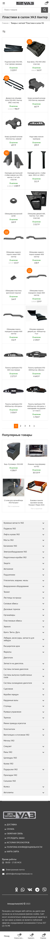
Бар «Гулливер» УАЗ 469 (13, 464)
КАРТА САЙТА (13, 852)
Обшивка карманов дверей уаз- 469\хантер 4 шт (36, 331)
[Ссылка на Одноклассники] (16, 889)
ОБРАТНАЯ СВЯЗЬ (15, 834)
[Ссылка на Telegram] (37, 889)
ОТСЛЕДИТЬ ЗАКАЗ (15, 838)
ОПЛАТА (10, 829)
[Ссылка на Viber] (44, 889)
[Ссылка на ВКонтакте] (30, 889)
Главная (5, 23)
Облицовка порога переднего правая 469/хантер (13, 331)
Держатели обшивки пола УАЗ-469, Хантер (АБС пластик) (13, 100)
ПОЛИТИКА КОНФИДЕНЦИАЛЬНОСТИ (24, 847)
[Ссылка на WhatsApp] (22, 889)
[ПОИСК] (44, 10)
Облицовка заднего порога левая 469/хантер (13, 254)
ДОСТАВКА (12, 825)
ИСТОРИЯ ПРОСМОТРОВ (18, 843)
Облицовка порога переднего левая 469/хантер (36, 293)
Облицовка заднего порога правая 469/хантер (36, 254)
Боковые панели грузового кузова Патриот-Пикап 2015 (36, 503)
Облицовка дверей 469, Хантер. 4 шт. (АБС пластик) (36, 216)
